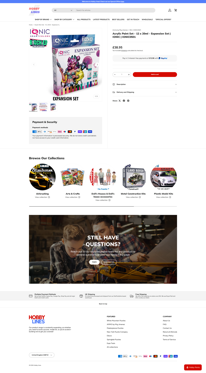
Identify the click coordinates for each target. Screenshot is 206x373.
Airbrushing (42, 193)
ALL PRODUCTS (83, 19)
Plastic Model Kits (163, 193)
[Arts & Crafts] (72, 177)
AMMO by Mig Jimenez (116, 324)
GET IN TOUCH (133, 19)
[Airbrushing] (42, 177)
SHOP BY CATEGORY (63, 19)
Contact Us (167, 328)
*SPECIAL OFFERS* (163, 19)
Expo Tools (111, 343)
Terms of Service (169, 340)
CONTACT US (109, 262)
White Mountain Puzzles (116, 321)
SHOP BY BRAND (42, 19)
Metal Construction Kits (133, 193)
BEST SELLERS (118, 19)
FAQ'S (94, 262)
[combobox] (103, 10)
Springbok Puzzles (114, 340)
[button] (175, 10)
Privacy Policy (168, 336)
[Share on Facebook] (124, 101)
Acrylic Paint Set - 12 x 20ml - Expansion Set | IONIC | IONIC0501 (47, 25)
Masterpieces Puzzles (115, 328)
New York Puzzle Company (117, 332)
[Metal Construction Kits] (133, 177)
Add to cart (155, 74)
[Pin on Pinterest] (128, 101)
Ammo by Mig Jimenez (120, 30)
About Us (166, 321)
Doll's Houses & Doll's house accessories (103, 195)
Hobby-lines (37, 365)
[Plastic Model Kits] (163, 177)
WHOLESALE (147, 19)
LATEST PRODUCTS (101, 19)
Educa (109, 336)
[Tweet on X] (119, 101)
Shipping (124, 50)
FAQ (164, 324)
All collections (112, 347)
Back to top (103, 304)
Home (31, 25)
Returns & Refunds (170, 332)
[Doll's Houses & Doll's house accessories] (103, 177)
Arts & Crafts (73, 193)
